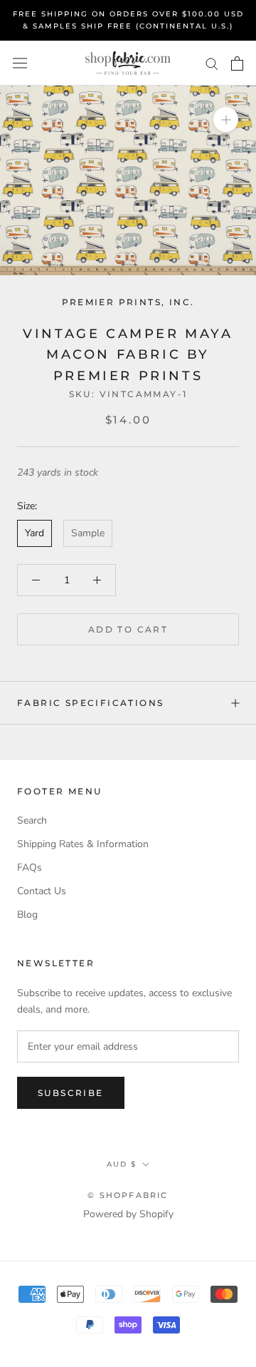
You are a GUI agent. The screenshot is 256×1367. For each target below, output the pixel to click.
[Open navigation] (20, 63)
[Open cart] (237, 63)
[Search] (212, 63)
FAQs (29, 867)
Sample (88, 533)
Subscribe (71, 1092)
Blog (27, 914)
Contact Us (41, 891)
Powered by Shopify (128, 1214)
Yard (34, 533)
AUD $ (122, 1164)
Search (32, 820)
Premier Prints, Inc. (128, 302)
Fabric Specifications (90, 702)
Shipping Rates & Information (83, 844)
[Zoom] (225, 119)
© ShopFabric (127, 1195)
